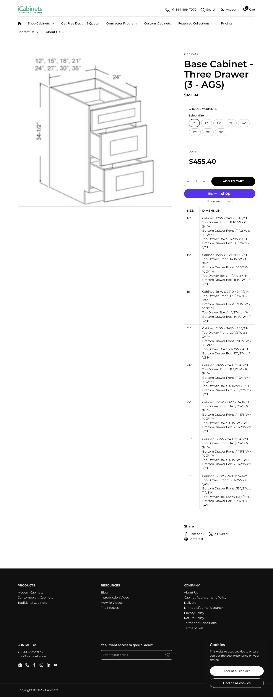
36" (221, 132)
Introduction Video (115, 597)
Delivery (190, 602)
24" (244, 123)
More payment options (220, 201)
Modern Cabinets (30, 592)
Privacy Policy (194, 613)
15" (206, 123)
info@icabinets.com (32, 656)
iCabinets (191, 54)
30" (208, 132)
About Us (191, 592)
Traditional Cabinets (32, 602)
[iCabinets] (30, 10)
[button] (208, 9)
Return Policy (194, 618)
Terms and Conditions (200, 623)
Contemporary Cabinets (35, 597)
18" (219, 123)
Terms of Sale (194, 628)
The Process (110, 607)
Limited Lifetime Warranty (203, 607)
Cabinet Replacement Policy (205, 597)
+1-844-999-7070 (30, 652)
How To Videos (112, 602)
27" (195, 132)
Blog (104, 592)
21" (231, 123)
